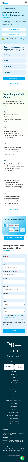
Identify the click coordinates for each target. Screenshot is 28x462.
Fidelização (14, 383)
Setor (4, 308)
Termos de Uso (14, 418)
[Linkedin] (17, 351)
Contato (14, 409)
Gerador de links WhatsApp (14, 400)
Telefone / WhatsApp (9, 271)
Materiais (14, 403)
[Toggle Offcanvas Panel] (26, 2)
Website (5, 286)
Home (14, 371)
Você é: (5, 279)
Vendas (14, 377)
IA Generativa (14, 386)
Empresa (5, 293)
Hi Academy (14, 406)
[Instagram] (10, 351)
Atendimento (14, 380)
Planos (14, 395)
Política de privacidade (9, 317)
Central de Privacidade (14, 415)
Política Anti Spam (14, 421)
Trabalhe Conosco (14, 412)
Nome (5, 256)
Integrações (14, 392)
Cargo (5, 301)
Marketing (14, 374)
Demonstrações (14, 389)
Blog (14, 397)
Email (4, 264)
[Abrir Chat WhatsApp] (22, 458)
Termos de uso (18, 315)
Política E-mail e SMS (14, 424)
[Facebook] (13, 351)
